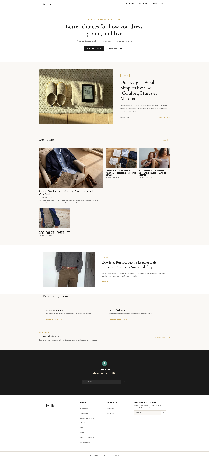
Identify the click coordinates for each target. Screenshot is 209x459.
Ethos (82, 428)
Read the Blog (115, 48)
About (163, 4)
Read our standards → (162, 337)
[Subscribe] (124, 382)
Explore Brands (94, 48)
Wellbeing (143, 4)
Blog (82, 432)
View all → (166, 140)
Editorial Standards (87, 437)
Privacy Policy (85, 442)
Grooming (130, 4)
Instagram (111, 408)
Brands (154, 4)
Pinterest (110, 413)
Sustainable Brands (87, 418)
